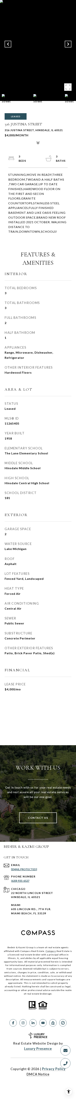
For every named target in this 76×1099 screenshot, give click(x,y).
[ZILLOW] (53, 1023)
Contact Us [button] (38, 817)
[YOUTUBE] (43, 1023)
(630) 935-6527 (20, 880)
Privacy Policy (54, 1069)
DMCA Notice (38, 1074)
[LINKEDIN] (33, 1023)
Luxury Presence (38, 1049)
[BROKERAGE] (63, 1023)
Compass (51, 951)
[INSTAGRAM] (23, 1023)
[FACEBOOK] (13, 1023)
